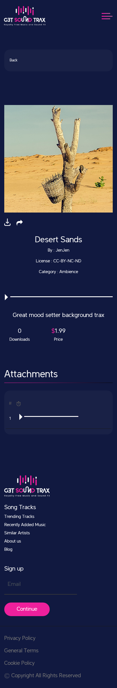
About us (12, 541)
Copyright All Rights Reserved (46, 676)
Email (14, 584)
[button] (19, 223)
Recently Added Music (25, 525)
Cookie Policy (19, 663)
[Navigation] (110, 16)
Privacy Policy (19, 638)
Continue (27, 609)
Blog (8, 549)
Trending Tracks (19, 517)
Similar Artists (17, 533)
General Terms (21, 651)
